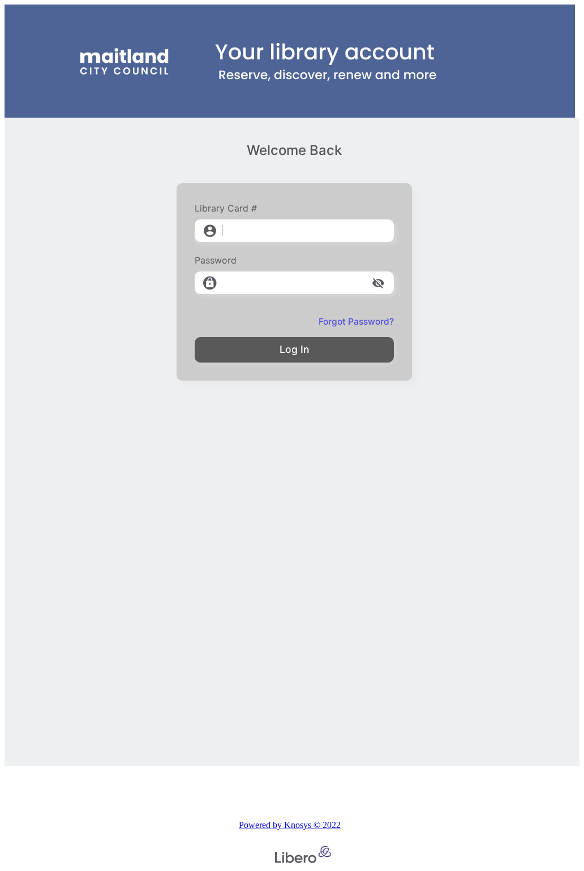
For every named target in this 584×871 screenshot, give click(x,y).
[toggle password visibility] (378, 283)
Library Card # (226, 208)
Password (216, 260)
